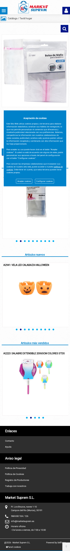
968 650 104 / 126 (19, 516)
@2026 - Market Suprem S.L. (17, 542)
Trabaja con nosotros (15, 486)
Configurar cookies (44, 181)
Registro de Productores (17, 480)
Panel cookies (14, 547)
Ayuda (8, 447)
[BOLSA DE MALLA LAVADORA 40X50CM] (35, 70)
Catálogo (13, 18)
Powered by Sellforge (56, 542)
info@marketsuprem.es (22, 521)
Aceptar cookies (24, 181)
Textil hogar (26, 18)
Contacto (9, 441)
